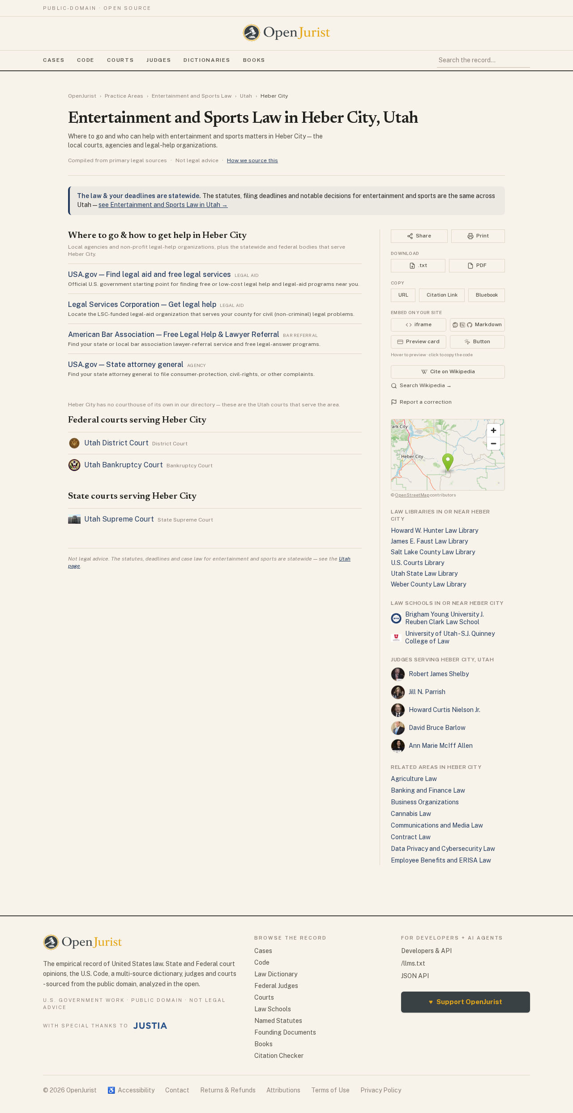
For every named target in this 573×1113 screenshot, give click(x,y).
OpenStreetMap (412, 494)
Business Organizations (425, 802)
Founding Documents (285, 1032)
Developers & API (426, 950)
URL (403, 295)
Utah (246, 96)
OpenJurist (82, 96)
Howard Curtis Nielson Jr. (444, 709)
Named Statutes (278, 1020)
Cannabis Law (411, 813)
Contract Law (411, 837)
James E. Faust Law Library (429, 541)
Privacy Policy (380, 1090)
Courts (120, 60)
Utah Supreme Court (119, 519)
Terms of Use (330, 1090)
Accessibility (130, 1090)
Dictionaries (207, 60)
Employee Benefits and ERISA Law (441, 860)
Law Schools (272, 1009)
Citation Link (442, 295)
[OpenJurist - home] (286, 33)
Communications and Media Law (437, 825)
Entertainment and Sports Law (191, 96)
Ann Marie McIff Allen (441, 745)
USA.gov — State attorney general (126, 364)
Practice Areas (124, 96)
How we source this (252, 160)
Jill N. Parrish (427, 691)
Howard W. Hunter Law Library (434, 530)
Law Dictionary (275, 974)
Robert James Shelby (439, 673)
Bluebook (487, 295)
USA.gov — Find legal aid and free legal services (149, 274)
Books (254, 60)
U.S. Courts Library (417, 562)
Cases (53, 60)
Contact (177, 1090)
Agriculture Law (414, 778)
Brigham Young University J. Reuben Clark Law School (444, 618)
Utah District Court (116, 443)
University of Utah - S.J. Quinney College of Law (450, 637)
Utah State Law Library (424, 573)
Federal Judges (276, 985)
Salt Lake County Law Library (433, 552)
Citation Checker (279, 1055)
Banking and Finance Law (428, 790)
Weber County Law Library (428, 584)
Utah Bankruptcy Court (123, 465)
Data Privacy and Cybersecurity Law (443, 848)
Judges (158, 60)
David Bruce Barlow (437, 727)
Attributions (283, 1090)
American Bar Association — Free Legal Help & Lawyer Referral (173, 334)
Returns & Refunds (228, 1090)
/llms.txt (413, 963)
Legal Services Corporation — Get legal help (142, 304)
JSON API (415, 975)
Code (85, 60)
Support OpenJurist (465, 1001)
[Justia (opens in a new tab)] (150, 1025)
